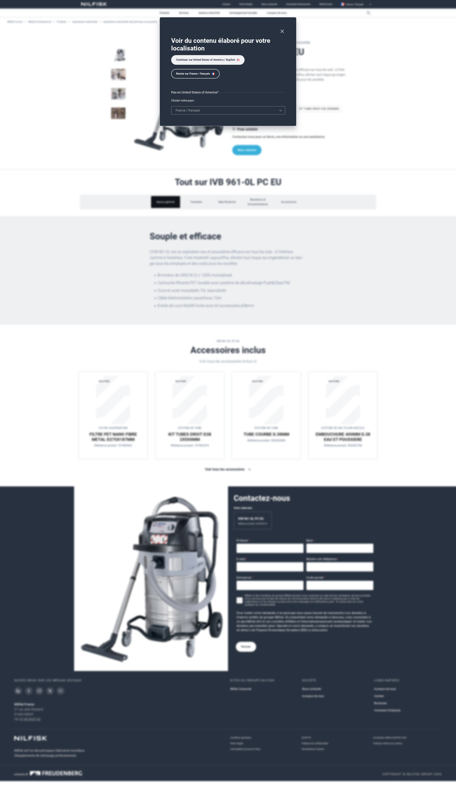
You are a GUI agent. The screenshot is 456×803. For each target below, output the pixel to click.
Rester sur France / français (193, 73)
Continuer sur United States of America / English (205, 59)
